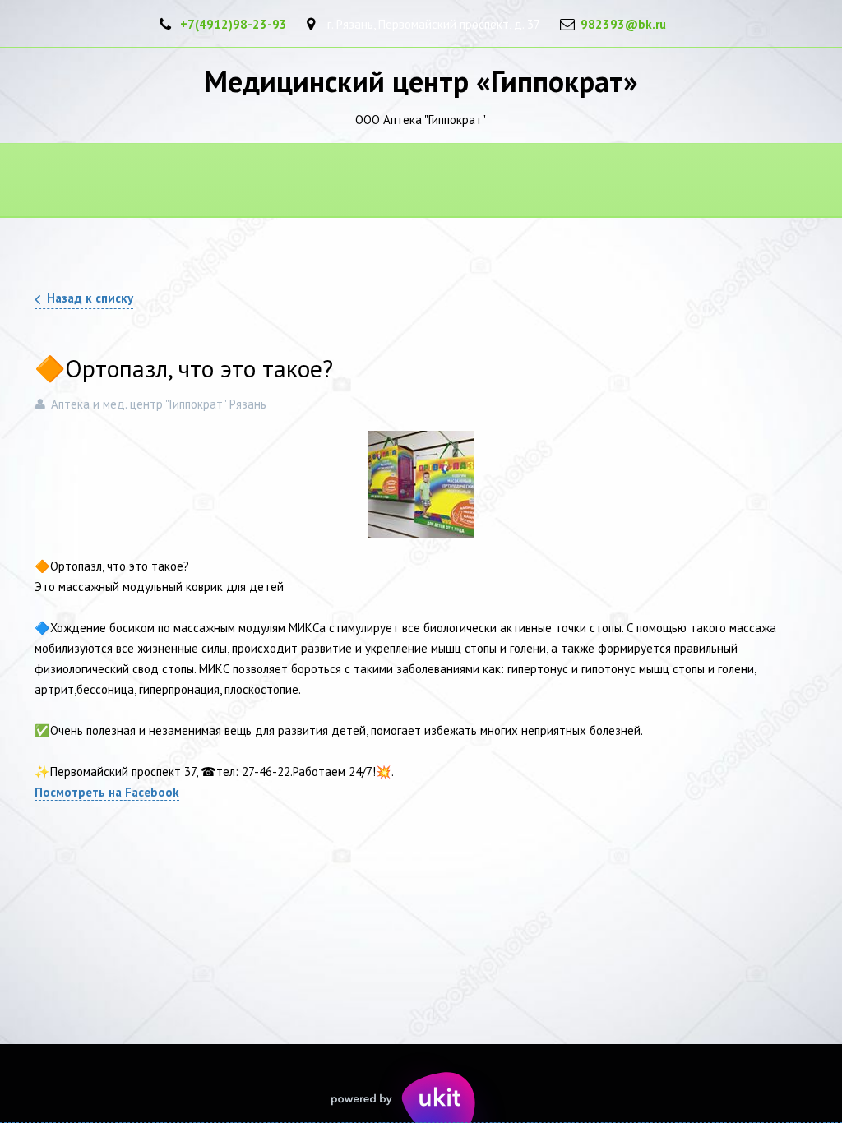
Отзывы (511, 181)
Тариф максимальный (652, 181)
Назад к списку (90, 298)
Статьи (414, 181)
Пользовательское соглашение (250, 181)
